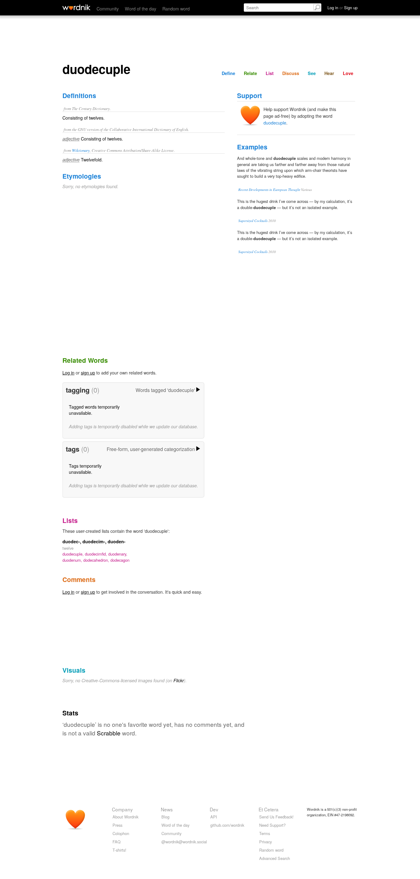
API (213, 817)
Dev (214, 809)
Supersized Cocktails (252, 220)
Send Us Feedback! (276, 817)
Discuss (290, 73)
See (312, 73)
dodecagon (119, 560)
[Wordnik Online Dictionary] (76, 7)
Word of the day (140, 8)
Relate (250, 73)
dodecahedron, (96, 560)
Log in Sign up (342, 7)
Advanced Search (274, 858)
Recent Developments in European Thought (269, 189)
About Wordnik (125, 817)
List (270, 73)
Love (348, 73)
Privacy (265, 842)
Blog (165, 817)
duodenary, (117, 554)
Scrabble (109, 733)
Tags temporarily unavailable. (85, 468)
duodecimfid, (96, 554)
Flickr (178, 680)
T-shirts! (119, 850)
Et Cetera (269, 809)
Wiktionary (81, 150)
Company (122, 809)
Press (117, 825)
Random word (176, 8)
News (167, 809)
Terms (264, 833)
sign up (88, 372)
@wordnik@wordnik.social (184, 842)
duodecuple (274, 122)
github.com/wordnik (227, 825)
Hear (329, 73)
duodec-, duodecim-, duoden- (93, 541)
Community (108, 8)
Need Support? (272, 825)
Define (228, 73)
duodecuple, (73, 554)
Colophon (121, 833)
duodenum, (72, 560)
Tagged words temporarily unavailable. (94, 409)
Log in (68, 372)
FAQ (117, 842)
